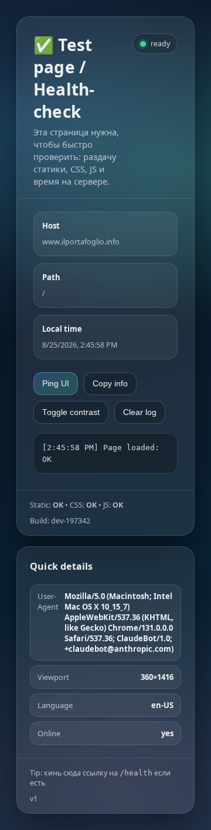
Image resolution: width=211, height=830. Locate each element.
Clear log (139, 412)
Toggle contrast (71, 412)
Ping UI (55, 383)
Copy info (110, 383)
